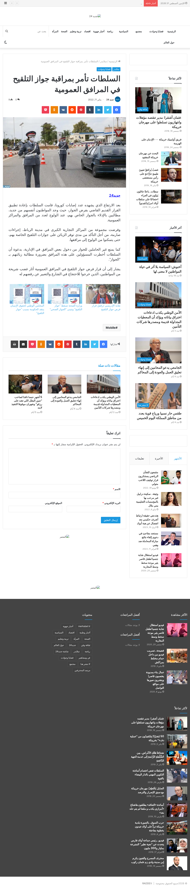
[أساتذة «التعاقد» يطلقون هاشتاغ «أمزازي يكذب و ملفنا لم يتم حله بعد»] (177, 810)
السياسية (123, 31)
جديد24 (72, 645)
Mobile (111, 327)
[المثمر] (64, 536)
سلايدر (103, 61)
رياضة (110, 31)
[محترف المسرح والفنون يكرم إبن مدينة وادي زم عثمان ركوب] (177, 863)
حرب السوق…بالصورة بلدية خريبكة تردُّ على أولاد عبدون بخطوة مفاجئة (149, 826)
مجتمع (139, 31)
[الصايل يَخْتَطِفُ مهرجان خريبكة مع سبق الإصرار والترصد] (177, 793)
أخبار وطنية (85, 632)
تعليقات (139, 458)
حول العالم (169, 42)
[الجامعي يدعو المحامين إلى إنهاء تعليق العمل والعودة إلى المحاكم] (64, 384)
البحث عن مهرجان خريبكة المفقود (148, 155)
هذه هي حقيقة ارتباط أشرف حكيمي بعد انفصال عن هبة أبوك (147, 519)
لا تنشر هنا (85, 664)
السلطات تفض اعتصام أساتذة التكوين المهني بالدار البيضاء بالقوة (148, 774)
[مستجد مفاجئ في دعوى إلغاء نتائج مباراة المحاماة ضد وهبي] (171, 538)
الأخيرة (159, 458)
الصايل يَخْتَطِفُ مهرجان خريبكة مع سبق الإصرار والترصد (147, 790)
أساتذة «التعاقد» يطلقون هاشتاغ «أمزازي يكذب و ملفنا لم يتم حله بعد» (147, 808)
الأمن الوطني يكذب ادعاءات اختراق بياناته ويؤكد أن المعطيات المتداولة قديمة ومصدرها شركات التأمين (89, 3)
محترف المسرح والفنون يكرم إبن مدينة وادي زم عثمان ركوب (147, 860)
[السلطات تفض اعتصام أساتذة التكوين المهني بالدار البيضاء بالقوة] (177, 776)
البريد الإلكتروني (111, 502)
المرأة (55, 31)
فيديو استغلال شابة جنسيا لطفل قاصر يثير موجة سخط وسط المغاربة (148, 561)
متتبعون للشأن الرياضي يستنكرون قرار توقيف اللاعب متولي (148, 478)
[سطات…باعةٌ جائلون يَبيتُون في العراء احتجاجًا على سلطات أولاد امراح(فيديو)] (171, 197)
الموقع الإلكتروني (53, 502)
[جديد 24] (95, 16)
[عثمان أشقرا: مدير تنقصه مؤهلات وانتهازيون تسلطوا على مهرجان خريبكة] (177, 724)
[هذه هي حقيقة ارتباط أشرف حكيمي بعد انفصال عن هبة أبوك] (171, 521)
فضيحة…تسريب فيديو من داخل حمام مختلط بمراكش (155, 656)
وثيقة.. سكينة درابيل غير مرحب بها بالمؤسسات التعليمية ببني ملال (147, 499)
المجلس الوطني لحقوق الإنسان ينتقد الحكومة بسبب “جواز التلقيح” (27, 309)
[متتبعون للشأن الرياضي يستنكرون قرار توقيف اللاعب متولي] (171, 477)
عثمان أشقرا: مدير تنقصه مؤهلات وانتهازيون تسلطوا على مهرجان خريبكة (158, 122)
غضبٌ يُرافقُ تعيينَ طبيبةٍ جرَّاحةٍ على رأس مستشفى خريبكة (148, 175)
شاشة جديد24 (61, 651)
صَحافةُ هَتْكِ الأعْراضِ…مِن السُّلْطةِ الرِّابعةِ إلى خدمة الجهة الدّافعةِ (147, 756)
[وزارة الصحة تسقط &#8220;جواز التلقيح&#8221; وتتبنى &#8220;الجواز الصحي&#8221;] (65, 294)
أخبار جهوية (98, 31)
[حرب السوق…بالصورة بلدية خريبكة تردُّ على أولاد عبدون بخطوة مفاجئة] (177, 828)
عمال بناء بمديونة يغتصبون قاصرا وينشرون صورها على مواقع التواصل (155, 680)
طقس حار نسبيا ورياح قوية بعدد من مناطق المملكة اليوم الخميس (159, 415)
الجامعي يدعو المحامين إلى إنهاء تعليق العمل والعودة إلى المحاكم (66, 400)
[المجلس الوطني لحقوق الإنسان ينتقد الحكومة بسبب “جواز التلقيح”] (27, 294)
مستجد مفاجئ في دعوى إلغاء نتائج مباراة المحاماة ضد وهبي (148, 539)
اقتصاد (87, 31)
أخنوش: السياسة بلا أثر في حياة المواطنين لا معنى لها (160, 269)
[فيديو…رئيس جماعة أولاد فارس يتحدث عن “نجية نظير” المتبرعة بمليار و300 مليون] (177, 845)
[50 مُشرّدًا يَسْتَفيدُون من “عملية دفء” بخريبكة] (177, 741)
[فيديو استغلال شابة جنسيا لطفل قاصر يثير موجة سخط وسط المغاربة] (171, 560)
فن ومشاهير (84, 657)
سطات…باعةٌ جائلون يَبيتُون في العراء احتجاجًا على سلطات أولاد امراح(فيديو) (147, 197)
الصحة (64, 31)
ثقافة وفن (85, 645)
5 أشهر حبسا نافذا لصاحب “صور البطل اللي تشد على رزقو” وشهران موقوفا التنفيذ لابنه (27, 402)
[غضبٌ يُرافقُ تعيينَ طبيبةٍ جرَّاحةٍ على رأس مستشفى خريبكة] (171, 175)
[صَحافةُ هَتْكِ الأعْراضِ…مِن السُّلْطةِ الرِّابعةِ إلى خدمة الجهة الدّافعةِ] (177, 758)
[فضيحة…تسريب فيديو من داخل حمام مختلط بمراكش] (177, 656)
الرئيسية (171, 31)
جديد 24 (110, 99)
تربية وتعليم (75, 31)
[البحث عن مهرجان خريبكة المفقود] (171, 158)
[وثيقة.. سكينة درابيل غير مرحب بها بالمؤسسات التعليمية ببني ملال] (171, 499)
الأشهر (178, 458)
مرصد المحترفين (82, 670)
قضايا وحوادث (156, 31)
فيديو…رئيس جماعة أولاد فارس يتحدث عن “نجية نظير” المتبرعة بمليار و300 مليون (147, 844)
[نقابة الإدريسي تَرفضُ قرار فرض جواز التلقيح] (103, 294)
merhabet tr (84, 626)
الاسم (116, 489)
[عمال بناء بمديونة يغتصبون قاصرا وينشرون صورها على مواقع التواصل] (177, 677)
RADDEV (147, 883)
